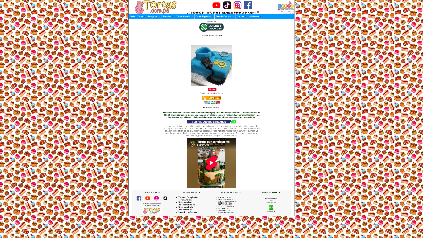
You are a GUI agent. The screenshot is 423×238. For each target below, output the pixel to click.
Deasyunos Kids (185, 210)
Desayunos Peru (185, 202)
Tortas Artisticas (185, 200)
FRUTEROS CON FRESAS (227, 201)
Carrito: (252, 12)
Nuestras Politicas (224, 210)
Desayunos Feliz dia (186, 205)
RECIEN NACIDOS (225, 205)
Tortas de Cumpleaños (188, 197)
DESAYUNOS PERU (225, 199)
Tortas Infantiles (183, 16)
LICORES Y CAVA (224, 208)
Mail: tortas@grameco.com (152, 203)
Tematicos (167, 16)
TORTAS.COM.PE (224, 197)
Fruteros (240, 16)
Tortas (140, 16)
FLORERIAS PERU (225, 203)
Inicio (132, 16)
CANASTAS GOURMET (226, 207)
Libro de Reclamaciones (226, 212)
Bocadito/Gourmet (223, 16)
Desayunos (152, 16)
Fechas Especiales (203, 16)
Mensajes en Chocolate (188, 212)
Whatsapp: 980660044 (152, 205)
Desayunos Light (185, 207)
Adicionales (254, 16)
